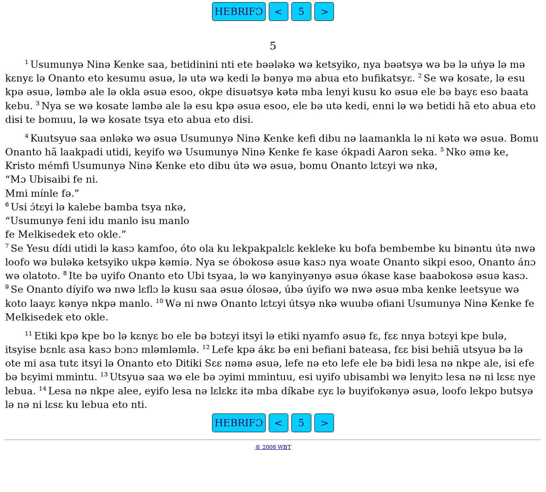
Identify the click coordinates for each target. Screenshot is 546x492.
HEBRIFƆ (239, 11)
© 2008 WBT (273, 447)
